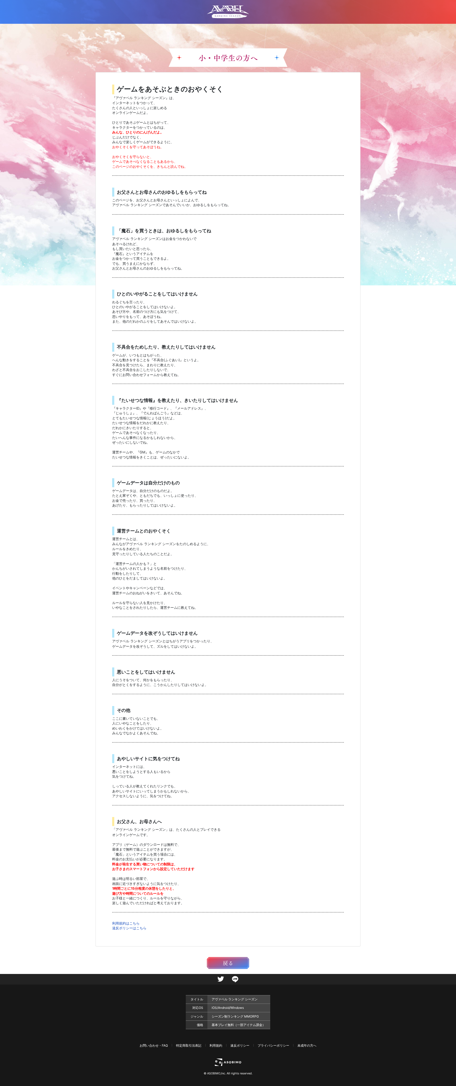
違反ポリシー (239, 1045)
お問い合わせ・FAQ (154, 1045)
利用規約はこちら (126, 923)
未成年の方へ (306, 1045)
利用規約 (216, 1045)
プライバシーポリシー (273, 1045)
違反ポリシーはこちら (129, 928)
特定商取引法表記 (188, 1045)
